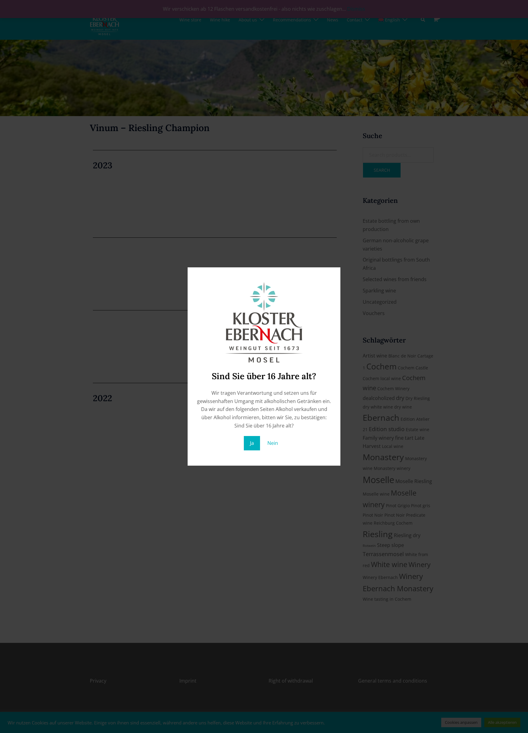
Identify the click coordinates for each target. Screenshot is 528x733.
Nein (272, 443)
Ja (252, 443)
